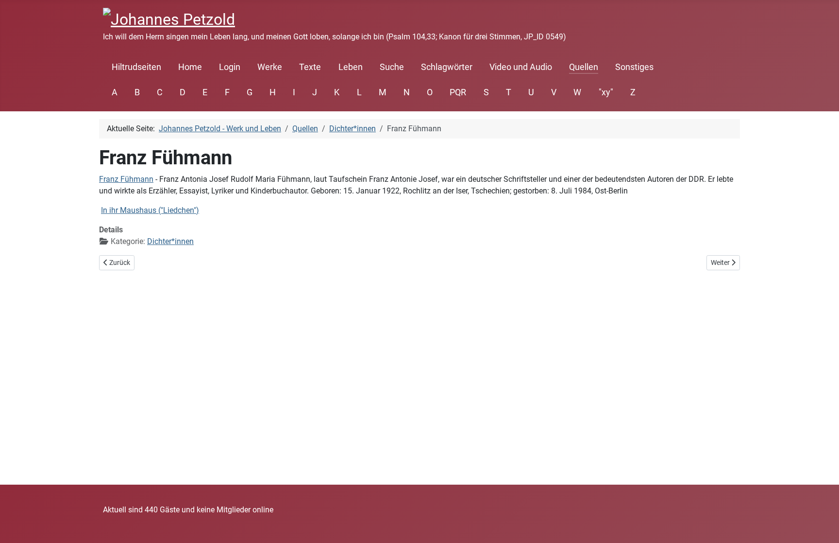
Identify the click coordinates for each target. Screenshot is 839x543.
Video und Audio (520, 67)
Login (229, 67)
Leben (350, 67)
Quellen (583, 67)
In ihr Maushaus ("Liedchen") (150, 210)
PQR (458, 92)
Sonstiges (634, 67)
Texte (310, 67)
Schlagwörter (446, 67)
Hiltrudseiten (136, 67)
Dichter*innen (170, 241)
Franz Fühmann (126, 179)
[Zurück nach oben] (822, 525)
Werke (269, 67)
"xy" (606, 92)
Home (190, 67)
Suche (392, 67)
